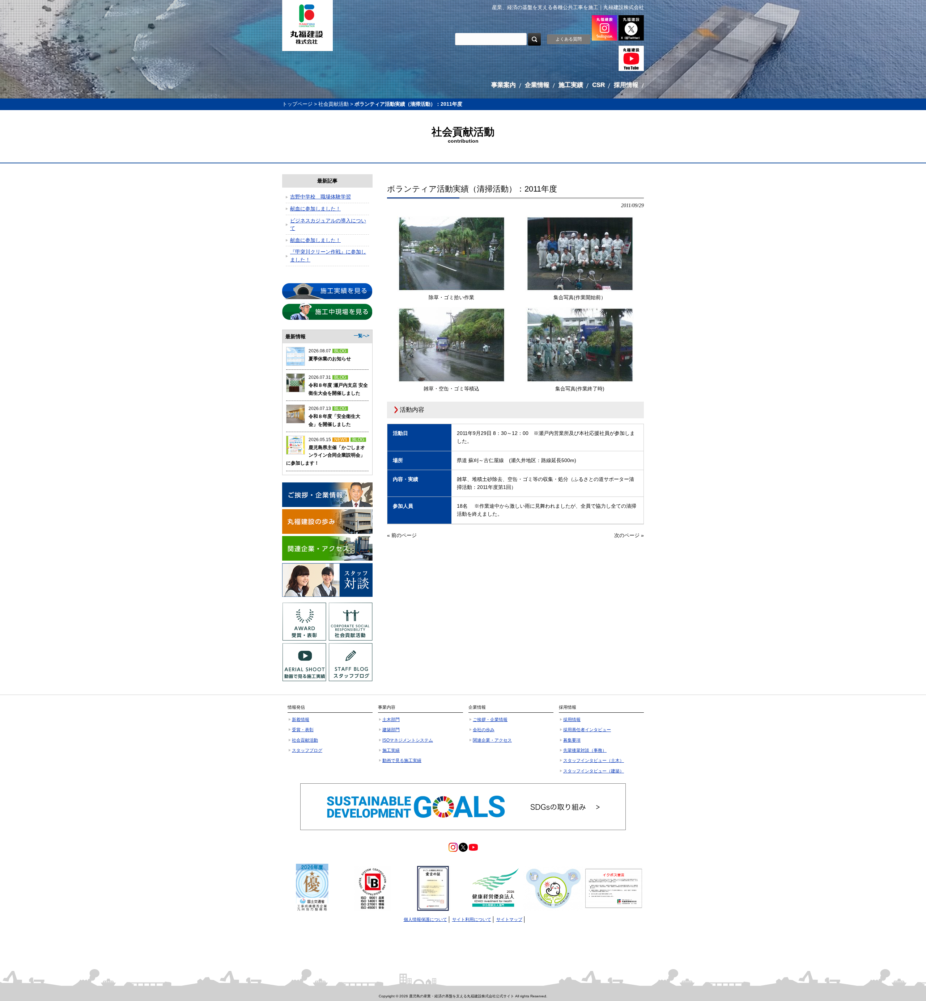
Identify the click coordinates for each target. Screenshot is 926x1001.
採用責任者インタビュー (587, 729)
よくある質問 (569, 39)
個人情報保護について (425, 919)
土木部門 (391, 719)
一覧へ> (361, 336)
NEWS (340, 439)
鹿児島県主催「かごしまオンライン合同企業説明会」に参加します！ (325, 455)
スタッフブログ (307, 750)
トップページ (297, 104)
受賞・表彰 (303, 729)
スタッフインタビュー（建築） (593, 771)
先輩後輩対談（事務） (585, 750)
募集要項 (572, 740)
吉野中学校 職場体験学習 (320, 197)
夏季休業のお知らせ (330, 358)
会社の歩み (483, 729)
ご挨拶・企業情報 (490, 719)
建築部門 (391, 729)
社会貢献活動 (333, 104)
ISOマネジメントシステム (407, 740)
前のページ (404, 535)
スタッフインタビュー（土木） (593, 760)
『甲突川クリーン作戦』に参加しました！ (328, 256)
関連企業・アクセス (492, 740)
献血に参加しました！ (315, 208)
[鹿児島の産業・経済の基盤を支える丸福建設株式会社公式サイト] (307, 25)
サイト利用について (471, 919)
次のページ (627, 535)
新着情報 (300, 719)
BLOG (340, 351)
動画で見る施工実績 (401, 760)
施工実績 (391, 750)
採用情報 (572, 719)
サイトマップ (509, 919)
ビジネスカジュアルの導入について (328, 224)
